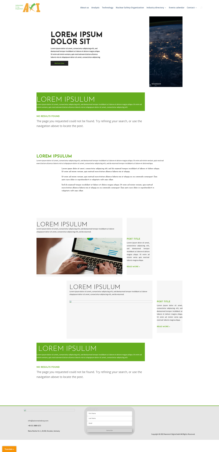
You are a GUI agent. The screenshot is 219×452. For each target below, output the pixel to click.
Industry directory (155, 7)
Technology (107, 7)
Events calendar (176, 7)
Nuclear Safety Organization (130, 7)
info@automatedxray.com (38, 421)
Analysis (95, 7)
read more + (133, 267)
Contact (191, 7)
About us (84, 7)
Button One (59, 63)
